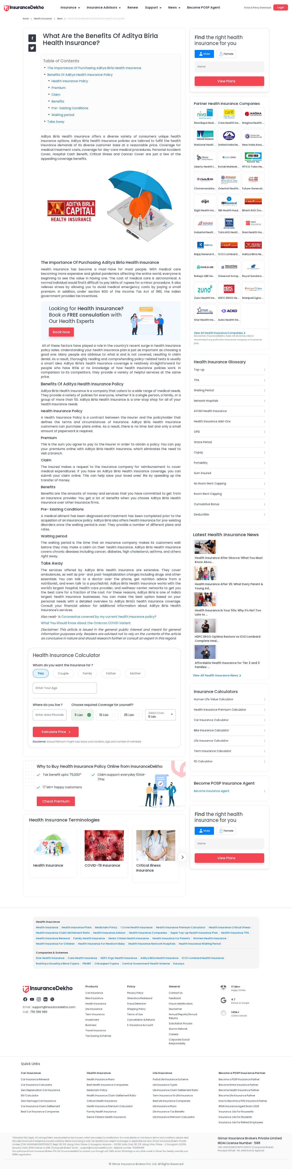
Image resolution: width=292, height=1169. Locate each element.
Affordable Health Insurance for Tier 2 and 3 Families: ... (227, 665)
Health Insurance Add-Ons (212, 421)
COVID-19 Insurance (102, 865)
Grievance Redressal (139, 998)
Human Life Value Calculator (213, 699)
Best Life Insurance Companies (171, 1101)
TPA (196, 380)
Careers (173, 1034)
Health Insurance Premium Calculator (220, 710)
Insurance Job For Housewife (236, 1111)
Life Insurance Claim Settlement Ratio (175, 1090)
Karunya (178, 963)
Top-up (199, 370)
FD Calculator (203, 761)
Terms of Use (135, 1014)
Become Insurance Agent (211, 791)
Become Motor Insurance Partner (238, 1084)
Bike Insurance (94, 998)
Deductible (201, 514)
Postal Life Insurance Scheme (170, 1079)
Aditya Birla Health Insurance (159, 958)
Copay (198, 452)
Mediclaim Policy (106, 927)
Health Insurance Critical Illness (229, 927)
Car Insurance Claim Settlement (40, 1106)
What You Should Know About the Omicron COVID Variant (86, 623)
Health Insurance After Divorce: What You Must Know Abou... (229, 560)
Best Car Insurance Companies (40, 1111)
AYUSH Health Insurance (210, 411)
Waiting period (62, 115)
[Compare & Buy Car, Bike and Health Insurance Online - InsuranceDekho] (24, 9)
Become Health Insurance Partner (239, 1090)
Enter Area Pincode (50, 715)
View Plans (226, 81)
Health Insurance (48, 865)
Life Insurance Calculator (211, 741)
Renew (133, 7)
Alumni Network (178, 1029)
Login (280, 7)
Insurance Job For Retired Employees (241, 1122)
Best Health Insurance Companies (107, 1084)
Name (202, 66)
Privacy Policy (135, 993)
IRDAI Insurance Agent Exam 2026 (239, 1106)
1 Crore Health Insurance (137, 927)
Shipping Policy (136, 1009)
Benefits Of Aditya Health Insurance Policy (80, 74)
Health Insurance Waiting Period (200, 944)
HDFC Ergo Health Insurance (119, 958)
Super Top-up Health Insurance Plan (194, 933)
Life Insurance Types (165, 1084)
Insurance (68, 7)
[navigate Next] (182, 857)
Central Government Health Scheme (146, 963)
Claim (55, 94)
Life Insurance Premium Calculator (173, 1117)
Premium (58, 88)
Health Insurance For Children (55, 944)
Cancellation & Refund (141, 1019)
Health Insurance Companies (148, 933)
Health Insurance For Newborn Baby (101, 944)
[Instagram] (38, 1000)
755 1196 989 (38, 1012)
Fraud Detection (136, 1003)
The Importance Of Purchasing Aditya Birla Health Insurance (94, 68)
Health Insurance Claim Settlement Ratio (63, 933)
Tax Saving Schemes (98, 1035)
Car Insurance (94, 993)
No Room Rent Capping (210, 483)
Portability (201, 463)
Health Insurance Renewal (53, 938)
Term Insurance (94, 1014)
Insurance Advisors (102, 7)
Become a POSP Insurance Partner (239, 1079)
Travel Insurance (95, 1030)
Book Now (61, 332)
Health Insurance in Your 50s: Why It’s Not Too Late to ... (228, 612)
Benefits (57, 101)
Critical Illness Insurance (148, 868)
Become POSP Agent (203, 7)
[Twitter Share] (32, 48)
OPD (197, 432)
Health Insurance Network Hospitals (151, 944)
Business (90, 1025)
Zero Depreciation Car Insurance (40, 1090)
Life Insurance (93, 1009)
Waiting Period (204, 390)
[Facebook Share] (32, 38)
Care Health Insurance (82, 958)
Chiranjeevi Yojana (107, 963)
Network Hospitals (206, 401)
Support (151, 7)
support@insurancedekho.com (53, 1007)
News (172, 7)
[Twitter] (52, 1000)
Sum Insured (202, 473)
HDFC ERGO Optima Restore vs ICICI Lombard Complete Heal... (227, 639)
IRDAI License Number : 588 (239, 1143)
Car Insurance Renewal (35, 1079)
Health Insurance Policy (69, 81)
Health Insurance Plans (77, 927)
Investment (92, 1019)
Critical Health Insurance (102, 1101)
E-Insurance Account (140, 1025)
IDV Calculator (29, 1095)
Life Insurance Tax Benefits (169, 1111)
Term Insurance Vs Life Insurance (173, 1095)
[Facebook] (25, 1000)
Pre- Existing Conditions (69, 108)
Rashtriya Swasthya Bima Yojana (57, 963)
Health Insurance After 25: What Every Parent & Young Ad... (229, 586)
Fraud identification (181, 1003)
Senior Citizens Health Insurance (106, 1117)
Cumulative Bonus (206, 504)
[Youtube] (32, 1000)
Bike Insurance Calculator (211, 730)
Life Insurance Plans (165, 1106)
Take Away (55, 121)
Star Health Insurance (50, 958)
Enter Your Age (46, 688)
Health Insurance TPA (235, 933)
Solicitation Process (180, 1023)
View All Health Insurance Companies (218, 333)
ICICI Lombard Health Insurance (203, 958)
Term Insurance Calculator (212, 751)
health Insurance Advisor (109, 933)
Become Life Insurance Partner (237, 1095)
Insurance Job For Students (235, 1117)
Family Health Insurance (89, 938)
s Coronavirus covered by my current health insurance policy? (107, 616)
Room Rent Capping (208, 494)
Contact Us (176, 993)
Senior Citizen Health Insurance (128, 938)
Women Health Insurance (209, 938)
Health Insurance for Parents (171, 938)
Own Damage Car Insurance (38, 1101)
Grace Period (203, 442)
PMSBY (86, 963)
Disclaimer (175, 1009)
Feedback (175, 998)
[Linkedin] (45, 1000)
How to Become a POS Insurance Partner (243, 1101)
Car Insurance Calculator (211, 720)
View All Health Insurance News (215, 675)
